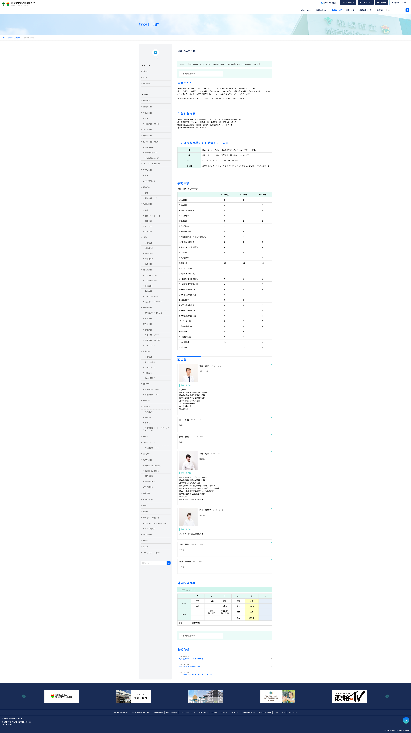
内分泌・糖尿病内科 (151, 141)
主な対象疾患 (193, 64)
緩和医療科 (147, 204)
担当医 (237, 64)
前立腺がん (149, 412)
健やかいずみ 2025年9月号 (189, 666)
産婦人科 (146, 400)
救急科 (145, 546)
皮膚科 (145, 436)
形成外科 (146, 453)
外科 (145, 237)
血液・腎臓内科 (149, 181)
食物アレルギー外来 (152, 215)
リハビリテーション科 (151, 552)
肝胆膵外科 (149, 253)
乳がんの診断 (150, 362)
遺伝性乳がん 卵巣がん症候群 (156, 523)
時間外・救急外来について (141, 712)
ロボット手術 (150, 345)
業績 (146, 118)
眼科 (145, 505)
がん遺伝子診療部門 (151, 517)
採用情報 (214, 712)
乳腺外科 (148, 264)
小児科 (145, 210)
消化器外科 (149, 248)
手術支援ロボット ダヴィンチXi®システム (157, 429)
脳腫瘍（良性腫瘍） (152, 471)
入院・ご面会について (187, 712)
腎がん (147, 422)
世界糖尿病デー (151, 152)
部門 (145, 77)
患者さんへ (184, 64)
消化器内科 (147, 129)
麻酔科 (145, 540)
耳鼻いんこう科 (149, 442)
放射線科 (146, 493)
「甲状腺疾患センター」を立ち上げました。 (196, 674)
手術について (150, 367)
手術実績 (231, 64)
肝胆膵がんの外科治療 (153, 313)
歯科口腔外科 (148, 487)
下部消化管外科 (151, 280)
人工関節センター (152, 389)
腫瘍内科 (146, 187)
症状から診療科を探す (121, 712)
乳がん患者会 (150, 378)
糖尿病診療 (149, 147)
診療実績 (148, 231)
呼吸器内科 (147, 112)
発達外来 (148, 226)
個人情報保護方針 (249, 712)
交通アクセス (203, 712)
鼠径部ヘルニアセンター (154, 301)
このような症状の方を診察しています (213, 64)
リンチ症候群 (150, 528)
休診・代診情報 (171, 712)
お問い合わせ (292, 712)
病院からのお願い (265, 712)
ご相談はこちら (279, 712)
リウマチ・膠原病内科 (151, 163)
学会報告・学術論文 (152, 340)
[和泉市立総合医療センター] (19, 4)
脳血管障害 (149, 476)
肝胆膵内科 (147, 135)
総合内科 (146, 100)
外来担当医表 (246, 64)
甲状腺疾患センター (190, 73)
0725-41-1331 (330, 2)
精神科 (145, 511)
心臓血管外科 (148, 499)
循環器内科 (147, 106)
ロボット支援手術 (152, 296)
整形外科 (146, 383)
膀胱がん (148, 417)
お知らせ (256, 64)
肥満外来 (148, 221)
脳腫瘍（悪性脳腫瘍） (153, 465)
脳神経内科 (147, 169)
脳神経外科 (147, 460)
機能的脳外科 (150, 481)
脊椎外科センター (152, 394)
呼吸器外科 (149, 258)
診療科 (145, 71)
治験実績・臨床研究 (152, 123)
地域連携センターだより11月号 (191, 658)
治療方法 (148, 372)
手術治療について (152, 335)
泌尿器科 (146, 406)
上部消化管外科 (151, 275)
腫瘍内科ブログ (151, 198)
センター (146, 83)
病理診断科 (147, 534)
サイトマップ (235, 712)
